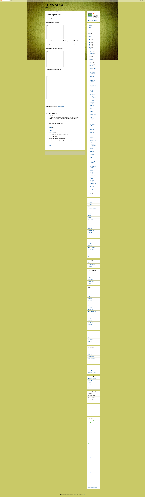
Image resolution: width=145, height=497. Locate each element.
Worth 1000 (90, 266)
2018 (90, 27)
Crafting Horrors (93, 138)
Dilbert (89, 210)
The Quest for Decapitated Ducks (92, 118)
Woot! (89, 387)
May (91, 59)
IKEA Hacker (90, 300)
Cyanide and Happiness (92, 208)
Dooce (89, 294)
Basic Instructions (91, 200)
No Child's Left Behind (92, 88)
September (92, 53)
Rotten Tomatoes (91, 251)
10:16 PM (50, 130)
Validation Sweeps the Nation (93, 165)
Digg (89, 335)
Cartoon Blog (90, 202)
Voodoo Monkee (90, 360)
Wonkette (89, 283)
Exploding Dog (90, 215)
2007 (90, 44)
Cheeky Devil (92, 132)
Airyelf (76, 494)
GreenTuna (96, 13)
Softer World (90, 228)
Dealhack (89, 382)
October (91, 51)
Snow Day (91, 169)
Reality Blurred (90, 245)
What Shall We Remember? (92, 79)
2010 (90, 39)
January (91, 65)
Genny (50, 115)
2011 (90, 38)
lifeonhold (50, 127)
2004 (90, 193)
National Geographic (91, 264)
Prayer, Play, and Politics (92, 311)
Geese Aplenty (90, 298)
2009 (90, 41)
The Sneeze (90, 324)
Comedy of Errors (93, 96)
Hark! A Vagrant (90, 219)
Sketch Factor (90, 318)
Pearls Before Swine (91, 224)
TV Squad (89, 254)
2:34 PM (50, 125)
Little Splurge (90, 384)
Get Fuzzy (89, 217)
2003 (90, 194)
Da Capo (91, 189)
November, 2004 (61, 106)
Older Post (82, 153)
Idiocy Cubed (90, 354)
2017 (90, 28)
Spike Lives (90, 320)
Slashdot (89, 343)
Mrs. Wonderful (51, 132)
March (91, 62)
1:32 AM (50, 145)
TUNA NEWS (54, 5)
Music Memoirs (90, 368)
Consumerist (90, 380)
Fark (88, 337)
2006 (90, 45)
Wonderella (90, 232)
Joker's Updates (90, 243)
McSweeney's (90, 339)
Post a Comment (50, 147)
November (92, 50)
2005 (90, 47)
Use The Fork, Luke (92, 125)
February (91, 64)
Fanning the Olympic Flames (93, 173)
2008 (90, 42)
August (91, 54)
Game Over (92, 180)
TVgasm (89, 256)
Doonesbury (90, 213)
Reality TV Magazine (91, 247)
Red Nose (89, 313)
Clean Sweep (92, 105)
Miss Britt (89, 303)
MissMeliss (90, 305)
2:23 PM (50, 119)
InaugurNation (92, 102)
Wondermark (90, 234)
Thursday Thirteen (91, 370)
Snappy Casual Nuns (91, 358)
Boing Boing (90, 333)
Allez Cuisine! (92, 186)
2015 (90, 31)
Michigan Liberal (91, 281)
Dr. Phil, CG (92, 156)
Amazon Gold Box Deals (92, 378)
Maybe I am (92, 154)
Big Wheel (89, 350)
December (92, 48)
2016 (90, 30)
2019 (90, 25)
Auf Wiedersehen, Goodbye (93, 160)
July (90, 56)
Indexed (89, 221)
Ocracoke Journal (91, 307)
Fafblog (89, 296)
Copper (89, 206)
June (91, 57)
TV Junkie (50, 122)
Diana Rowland (90, 292)
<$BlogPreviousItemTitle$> (92, 487)
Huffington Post (90, 277)
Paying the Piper (92, 66)
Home (65, 153)
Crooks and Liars (91, 275)
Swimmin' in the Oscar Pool (92, 70)
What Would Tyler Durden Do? (93, 326)
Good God (91, 146)
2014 (90, 33)
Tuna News (90, 349)
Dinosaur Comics (91, 211)
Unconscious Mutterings (92, 372)
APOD (89, 262)
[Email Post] (61, 109)
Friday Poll (92, 76)
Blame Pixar (92, 149)
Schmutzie (89, 316)
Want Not (89, 385)
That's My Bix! (90, 322)
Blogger (83, 494)
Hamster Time (90, 241)
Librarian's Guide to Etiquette (93, 302)
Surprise (91, 135)
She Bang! (91, 111)
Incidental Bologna (91, 356)
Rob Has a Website (91, 249)
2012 (90, 36)
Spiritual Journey (92, 177)
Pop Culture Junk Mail (91, 309)
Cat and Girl (90, 204)
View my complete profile (92, 20)
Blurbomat (89, 289)
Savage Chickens (91, 226)
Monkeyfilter (90, 341)
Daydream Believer (93, 114)
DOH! (91, 108)
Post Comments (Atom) (67, 156)
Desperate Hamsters (91, 352)
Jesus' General (90, 279)
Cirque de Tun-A (92, 94)
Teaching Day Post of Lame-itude (93, 142)
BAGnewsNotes (90, 272)
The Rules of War (93, 183)
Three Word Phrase (91, 230)
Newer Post (48, 153)
